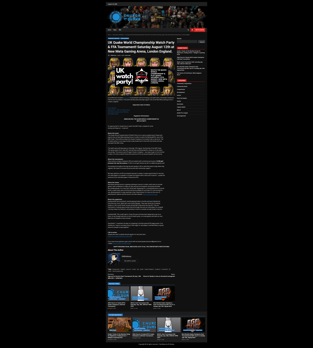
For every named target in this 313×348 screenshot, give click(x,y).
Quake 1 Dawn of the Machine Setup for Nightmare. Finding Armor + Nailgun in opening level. (191, 52)
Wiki (120, 30)
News (115, 30)
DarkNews (162, 344)
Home (109, 30)
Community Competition (113, 38)
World (109, 271)
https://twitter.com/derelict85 (122, 243)
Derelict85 (127, 98)
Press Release (112, 108)
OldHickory (113, 55)
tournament (165, 269)
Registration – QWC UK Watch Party (119, 110)
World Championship (118, 271)
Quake (141, 269)
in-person (128, 269)
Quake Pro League (182, 113)
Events (179, 95)
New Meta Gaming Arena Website (118, 112)
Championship (115, 269)
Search (179, 39)
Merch (179, 110)
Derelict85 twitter (113, 114)
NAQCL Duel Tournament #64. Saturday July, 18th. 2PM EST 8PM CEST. (141, 293)
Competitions (122, 299)
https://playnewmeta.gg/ (150, 194)
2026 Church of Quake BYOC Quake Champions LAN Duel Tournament (118, 293)
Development (181, 92)
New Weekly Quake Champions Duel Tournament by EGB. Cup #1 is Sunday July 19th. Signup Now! (164, 293)
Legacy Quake (181, 107)
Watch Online (200, 30)
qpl (138, 269)
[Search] (188, 30)
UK (169, 269)
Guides (179, 101)
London (134, 269)
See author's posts (130, 261)
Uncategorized (181, 115)
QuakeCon (157, 269)
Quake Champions (149, 269)
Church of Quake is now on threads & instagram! (159, 275)
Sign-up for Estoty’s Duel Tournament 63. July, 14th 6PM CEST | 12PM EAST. (124, 276)
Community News (125, 38)
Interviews (180, 104)
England (123, 269)
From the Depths (182, 98)
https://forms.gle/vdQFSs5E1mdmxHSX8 (120, 236)
